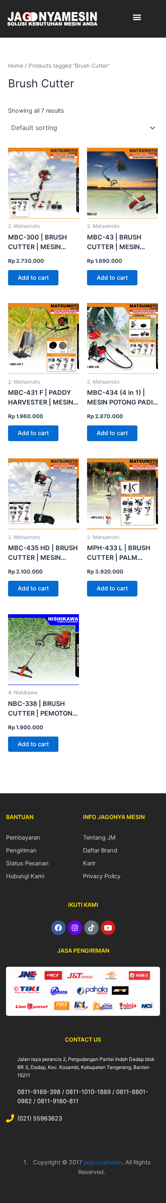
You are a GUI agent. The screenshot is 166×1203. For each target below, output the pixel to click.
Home (15, 65)
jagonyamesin (103, 1162)
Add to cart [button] (33, 277)
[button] (136, 16)
